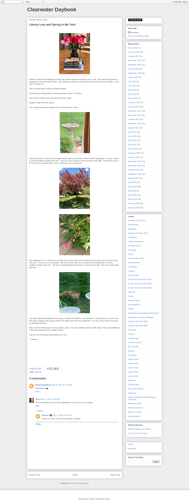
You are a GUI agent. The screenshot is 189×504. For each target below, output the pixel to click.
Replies (40, 411)
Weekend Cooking (135, 408)
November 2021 (134, 115)
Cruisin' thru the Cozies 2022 (140, 284)
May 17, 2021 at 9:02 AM (62, 415)
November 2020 (134, 166)
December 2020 (134, 161)
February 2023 (134, 52)
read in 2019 (133, 359)
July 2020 (132, 182)
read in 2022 (133, 372)
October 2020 (133, 170)
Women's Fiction (135, 412)
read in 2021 (133, 368)
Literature (132, 330)
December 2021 (134, 111)
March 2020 (133, 199)
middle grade (133, 338)
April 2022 (132, 94)
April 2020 (132, 195)
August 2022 (133, 77)
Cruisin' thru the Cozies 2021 (140, 279)
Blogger (107, 499)
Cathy (37, 399)
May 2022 (132, 90)
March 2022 (133, 98)
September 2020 (135, 174)
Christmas (132, 250)
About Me (132, 448)
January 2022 (133, 107)
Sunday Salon (134, 384)
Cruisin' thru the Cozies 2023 (140, 288)
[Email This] (48, 368)
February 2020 (134, 203)
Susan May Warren (136, 389)
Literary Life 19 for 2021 (138, 321)
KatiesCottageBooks (43, 385)
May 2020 (132, 191)
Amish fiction (133, 225)
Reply (37, 392)
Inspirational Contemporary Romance (143, 313)
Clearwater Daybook (51, 9)
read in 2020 (133, 363)
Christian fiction (134, 246)
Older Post (115, 475)
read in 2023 (133, 376)
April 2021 (132, 145)
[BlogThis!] (50, 368)
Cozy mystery (133, 275)
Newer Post (34, 475)
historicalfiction (134, 305)
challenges (132, 237)
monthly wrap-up (135, 342)
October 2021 (133, 119)
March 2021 (133, 149)
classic (131, 254)
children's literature (136, 241)
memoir (131, 334)
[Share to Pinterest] (57, 368)
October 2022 (133, 69)
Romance (132, 380)
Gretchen (45, 415)
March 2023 (133, 48)
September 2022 (135, 73)
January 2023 (133, 56)
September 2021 (135, 123)
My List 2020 (133, 347)
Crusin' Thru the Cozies (137, 433)
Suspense (132, 393)
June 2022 (132, 86)
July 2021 (132, 132)
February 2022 (134, 102)
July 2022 (132, 81)
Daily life (38, 372)
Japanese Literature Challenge (140, 317)
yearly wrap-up (134, 416)
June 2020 (132, 187)
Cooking (131, 271)
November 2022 (134, 65)
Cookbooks (132, 267)
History (131, 309)
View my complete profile (138, 36)
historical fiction (134, 300)
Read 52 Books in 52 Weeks (139, 429)
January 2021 (133, 157)
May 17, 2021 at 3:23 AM (50, 399)
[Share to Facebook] (55, 368)
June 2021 (132, 136)
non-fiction (132, 355)
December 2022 (134, 60)
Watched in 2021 (135, 403)
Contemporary (134, 262)
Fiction (131, 296)
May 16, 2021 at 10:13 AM (62, 385)
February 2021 (134, 153)
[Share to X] (53, 368)
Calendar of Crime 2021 (138, 233)
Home (75, 475)
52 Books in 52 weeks (137, 220)
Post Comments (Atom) (80, 483)
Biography (132, 229)
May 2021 (132, 140)
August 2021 (133, 128)
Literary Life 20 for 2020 (138, 326)
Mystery (131, 351)
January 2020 (133, 208)
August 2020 (133, 178)
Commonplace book (136, 258)
